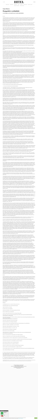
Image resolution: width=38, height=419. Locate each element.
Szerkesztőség (7, 4)
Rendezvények (11, 4)
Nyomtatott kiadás (30, 4)
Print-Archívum (25, 4)
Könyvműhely (15, 4)
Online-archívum (22, 5)
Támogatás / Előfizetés (16, 5)
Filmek (18, 4)
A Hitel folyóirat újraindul (5, 412)
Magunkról (21, 4)
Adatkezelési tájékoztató (20, 418)
